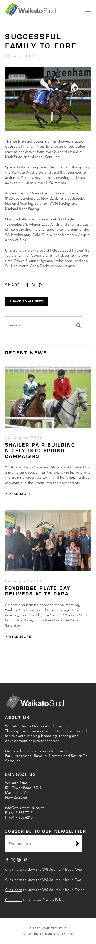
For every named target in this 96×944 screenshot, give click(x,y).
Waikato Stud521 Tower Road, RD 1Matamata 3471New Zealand (23, 790)
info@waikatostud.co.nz (24, 807)
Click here (13, 869)
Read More (19, 494)
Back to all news (28, 301)
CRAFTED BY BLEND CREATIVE (48, 934)
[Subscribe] (77, 844)
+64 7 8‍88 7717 (20, 812)
